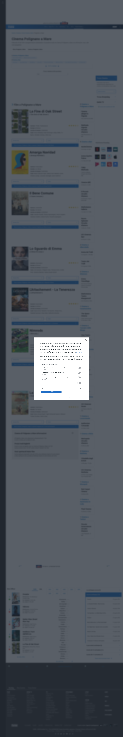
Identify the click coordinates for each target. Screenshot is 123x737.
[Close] (86, 340)
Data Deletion (53, 397)
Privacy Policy (69, 397)
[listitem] (61, 364)
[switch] (79, 368)
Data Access (61, 397)
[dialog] (61, 368)
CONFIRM (51, 391)
